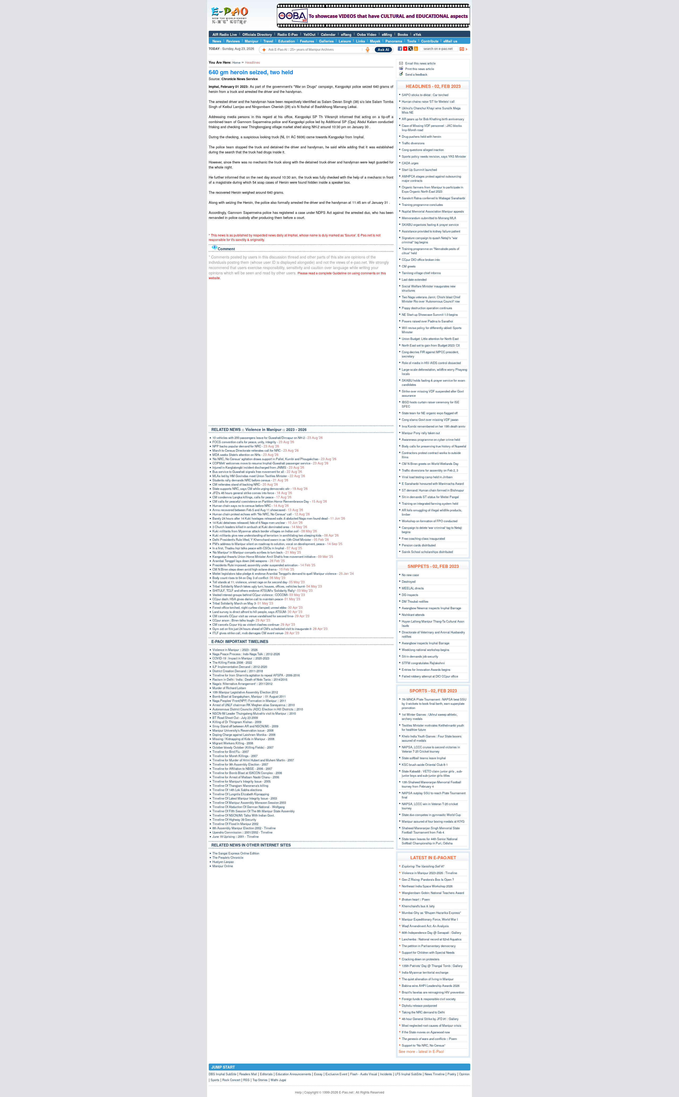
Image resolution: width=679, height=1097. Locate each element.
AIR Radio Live (224, 34)
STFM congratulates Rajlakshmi (423, 663)
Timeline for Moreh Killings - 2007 (235, 756)
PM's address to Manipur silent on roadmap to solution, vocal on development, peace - (277, 544)
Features (307, 41)
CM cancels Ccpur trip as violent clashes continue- (253, 624)
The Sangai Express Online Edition (235, 853)
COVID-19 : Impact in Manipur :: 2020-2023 (240, 658)
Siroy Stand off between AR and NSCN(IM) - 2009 (245, 726)
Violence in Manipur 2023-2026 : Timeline (429, 873)
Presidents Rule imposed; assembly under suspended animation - (263, 565)
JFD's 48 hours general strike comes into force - (252, 493)
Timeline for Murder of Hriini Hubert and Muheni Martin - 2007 (253, 760)
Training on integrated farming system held (430, 503)
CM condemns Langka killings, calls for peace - (251, 497)
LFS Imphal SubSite (408, 1074)
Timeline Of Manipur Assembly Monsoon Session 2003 (249, 802)
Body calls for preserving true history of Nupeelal (434, 446)
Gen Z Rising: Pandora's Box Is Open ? (428, 879)
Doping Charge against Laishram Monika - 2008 (243, 734)
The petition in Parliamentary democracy (429, 946)
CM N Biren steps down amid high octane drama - (253, 569)
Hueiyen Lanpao (223, 862)
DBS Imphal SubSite (222, 1074)
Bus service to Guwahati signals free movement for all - (257, 471)
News (216, 41)
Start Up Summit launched (419, 169)
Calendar (328, 34)
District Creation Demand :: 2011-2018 (237, 671)
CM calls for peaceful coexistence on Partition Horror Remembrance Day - (269, 501)
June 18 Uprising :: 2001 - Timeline (235, 836)
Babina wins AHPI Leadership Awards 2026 (430, 985)
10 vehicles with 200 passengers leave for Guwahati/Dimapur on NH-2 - (267, 437)
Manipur (251, 41)
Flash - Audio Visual (363, 1074)
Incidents (386, 1074)
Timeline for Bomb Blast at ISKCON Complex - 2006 (247, 773)
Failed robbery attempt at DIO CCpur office (430, 676)
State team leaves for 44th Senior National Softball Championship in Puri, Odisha (430, 841)
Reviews (233, 41)
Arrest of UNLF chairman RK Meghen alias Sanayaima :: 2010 (253, 705)
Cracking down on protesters (420, 959)
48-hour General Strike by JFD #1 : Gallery (430, 1019)
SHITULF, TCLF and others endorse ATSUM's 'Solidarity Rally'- (262, 590)
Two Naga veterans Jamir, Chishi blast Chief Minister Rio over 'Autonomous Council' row (431, 299)
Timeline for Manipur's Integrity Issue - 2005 (241, 781)
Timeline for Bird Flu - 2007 (230, 751)
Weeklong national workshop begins (425, 649)
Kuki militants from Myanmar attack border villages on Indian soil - (264, 531)
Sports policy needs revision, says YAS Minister (434, 156)
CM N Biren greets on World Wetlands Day (430, 463)
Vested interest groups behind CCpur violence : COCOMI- (258, 595)
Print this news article (419, 69)
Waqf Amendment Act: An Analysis (425, 926)
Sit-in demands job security (420, 656)
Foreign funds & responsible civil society (429, 999)
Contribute (429, 41)
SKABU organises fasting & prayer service (430, 224)
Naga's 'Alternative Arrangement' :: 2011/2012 (242, 683)
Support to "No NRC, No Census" (423, 1045)
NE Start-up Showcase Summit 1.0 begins (430, 314)
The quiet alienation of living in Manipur (428, 979)
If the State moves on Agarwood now (426, 1032)
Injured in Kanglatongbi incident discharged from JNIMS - (258, 467)
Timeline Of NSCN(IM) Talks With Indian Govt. (243, 815)
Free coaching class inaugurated (423, 538)
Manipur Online (222, 866)
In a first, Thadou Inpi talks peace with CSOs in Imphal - (257, 548)
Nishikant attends (413, 614)
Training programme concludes (422, 204)
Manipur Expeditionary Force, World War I (430, 919)
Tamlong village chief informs (421, 273)
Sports (215, 1080)
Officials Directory (257, 34)
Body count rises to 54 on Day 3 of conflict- (248, 578)
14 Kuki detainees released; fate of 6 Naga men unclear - (257, 522)
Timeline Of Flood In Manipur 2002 (235, 824)
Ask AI (383, 49)
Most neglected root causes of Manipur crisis (431, 1025)
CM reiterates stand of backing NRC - (245, 484)
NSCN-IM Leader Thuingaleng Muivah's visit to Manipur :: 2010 (254, 713)
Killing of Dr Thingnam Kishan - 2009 (236, 722)
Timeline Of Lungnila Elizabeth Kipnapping (240, 794)
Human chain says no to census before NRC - (250, 505)
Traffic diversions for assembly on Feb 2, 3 (430, 470)
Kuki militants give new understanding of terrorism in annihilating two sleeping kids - (275, 535)
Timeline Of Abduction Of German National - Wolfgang (248, 807)
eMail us (450, 41)
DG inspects (410, 595)
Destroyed (408, 581)
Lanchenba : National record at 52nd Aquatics (432, 939)
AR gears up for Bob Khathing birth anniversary (433, 119)
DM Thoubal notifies (415, 601)
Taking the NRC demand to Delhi (423, 1012)
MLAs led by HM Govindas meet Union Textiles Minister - (258, 476)
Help (298, 1092)
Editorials (266, 1074)
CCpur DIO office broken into (421, 259)
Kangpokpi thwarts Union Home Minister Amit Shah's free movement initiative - (272, 556)
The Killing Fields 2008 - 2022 (232, 662)
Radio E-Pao (287, 34)
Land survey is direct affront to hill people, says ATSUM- (257, 612)
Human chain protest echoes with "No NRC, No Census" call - (261, 514)
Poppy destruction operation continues (427, 308)
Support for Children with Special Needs (428, 952)
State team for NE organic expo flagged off (430, 413)
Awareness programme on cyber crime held (431, 439)
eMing (387, 34)
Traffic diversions (413, 143)
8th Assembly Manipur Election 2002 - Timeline (244, 828)
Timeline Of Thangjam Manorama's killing (240, 785)
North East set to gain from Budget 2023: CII (431, 345)
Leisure (345, 41)
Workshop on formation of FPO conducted (429, 521)
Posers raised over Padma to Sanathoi (427, 321)
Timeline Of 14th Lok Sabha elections (237, 790)
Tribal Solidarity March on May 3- (242, 603)
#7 (423, 866)
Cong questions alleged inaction (423, 150)
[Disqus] (301, 351)
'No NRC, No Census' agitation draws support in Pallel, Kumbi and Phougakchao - (274, 459)
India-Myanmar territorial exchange (425, 972)
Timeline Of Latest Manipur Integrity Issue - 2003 (244, 798)
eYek (417, 34)
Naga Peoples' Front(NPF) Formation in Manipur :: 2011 (249, 700)
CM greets (409, 266)
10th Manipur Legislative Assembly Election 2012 (245, 692)
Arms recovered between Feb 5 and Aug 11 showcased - (257, 510)
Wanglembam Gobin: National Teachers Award (433, 893)
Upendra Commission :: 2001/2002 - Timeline (242, 832)
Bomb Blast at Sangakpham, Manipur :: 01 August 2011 (249, 696)
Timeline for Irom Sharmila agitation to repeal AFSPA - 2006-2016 (256, 675)
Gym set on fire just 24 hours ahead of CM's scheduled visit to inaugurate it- (270, 629)
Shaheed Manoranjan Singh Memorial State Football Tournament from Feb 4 (431, 830)
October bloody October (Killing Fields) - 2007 (242, 747)
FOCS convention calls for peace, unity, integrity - (253, 442)
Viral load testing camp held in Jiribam (427, 477)
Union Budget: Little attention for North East (430, 338)
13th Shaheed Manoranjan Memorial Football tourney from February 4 (431, 784)
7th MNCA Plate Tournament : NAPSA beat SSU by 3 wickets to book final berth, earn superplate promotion (434, 703)
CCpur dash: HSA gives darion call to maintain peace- (256, 599)
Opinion (464, 1074)
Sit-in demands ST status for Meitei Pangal (430, 497)
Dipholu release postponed (419, 1005)
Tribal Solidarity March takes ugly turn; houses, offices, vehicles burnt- (267, 586)
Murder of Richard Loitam (229, 688)
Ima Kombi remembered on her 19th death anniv (433, 426)
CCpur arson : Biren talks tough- (241, 620)
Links (360, 41)
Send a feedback (416, 74)
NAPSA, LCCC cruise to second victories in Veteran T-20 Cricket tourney (431, 749)
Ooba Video (366, 34)
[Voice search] (367, 49)
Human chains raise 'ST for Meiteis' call (428, 101)
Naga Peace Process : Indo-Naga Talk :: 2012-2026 (246, 654)
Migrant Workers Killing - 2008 (232, 743)
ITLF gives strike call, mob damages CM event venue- (255, 633)
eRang (346, 34)
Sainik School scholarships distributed (427, 552)
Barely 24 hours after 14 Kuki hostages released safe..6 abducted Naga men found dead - (278, 518)
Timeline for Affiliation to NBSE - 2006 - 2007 (242, 768)
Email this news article (420, 63)
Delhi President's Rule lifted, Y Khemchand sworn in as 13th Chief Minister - (270, 539)
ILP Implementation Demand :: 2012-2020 (239, 666)
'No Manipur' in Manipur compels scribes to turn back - (256, 552)
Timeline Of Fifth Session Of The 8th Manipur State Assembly (253, 811)
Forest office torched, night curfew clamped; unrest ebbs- (257, 607)
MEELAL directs (413, 588)
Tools (411, 41)
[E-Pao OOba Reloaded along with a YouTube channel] (373, 26)
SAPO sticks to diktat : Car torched (425, 95)
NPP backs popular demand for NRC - (245, 446)
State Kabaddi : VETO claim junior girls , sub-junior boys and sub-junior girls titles (432, 773)
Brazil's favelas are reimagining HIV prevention (433, 992)
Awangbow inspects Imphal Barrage (425, 643)
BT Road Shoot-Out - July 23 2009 (235, 717)
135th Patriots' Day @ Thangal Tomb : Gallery (432, 966)
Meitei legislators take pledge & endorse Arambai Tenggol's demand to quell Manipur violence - (283, 573)
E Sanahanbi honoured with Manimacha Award (433, 483)
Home (236, 62)
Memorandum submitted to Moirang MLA (429, 218)
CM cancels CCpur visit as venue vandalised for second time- (261, 616)
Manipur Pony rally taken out (421, 433)
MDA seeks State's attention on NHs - (245, 454)
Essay (318, 1074)
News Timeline (435, 1074)
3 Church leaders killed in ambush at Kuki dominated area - (259, 527)
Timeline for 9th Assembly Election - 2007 (240, 764)
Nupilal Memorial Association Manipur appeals (433, 211)
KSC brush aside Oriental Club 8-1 (425, 764)
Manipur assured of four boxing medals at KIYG (433, 821)
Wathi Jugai (278, 1080)
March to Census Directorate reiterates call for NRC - (255, 450)
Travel (268, 41)
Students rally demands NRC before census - (250, 480)
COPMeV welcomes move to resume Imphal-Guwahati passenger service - (270, 463)
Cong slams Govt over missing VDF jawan (430, 419)
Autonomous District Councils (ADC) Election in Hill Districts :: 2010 (257, 709)
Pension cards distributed (419, 545)
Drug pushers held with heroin (421, 136)
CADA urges (410, 163)
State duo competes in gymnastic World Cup (431, 815)
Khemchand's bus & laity (418, 906)
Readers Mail (248, 1074)
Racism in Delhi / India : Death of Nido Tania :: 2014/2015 (249, 679)
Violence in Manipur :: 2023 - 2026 (235, 649)
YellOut (309, 34)
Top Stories (260, 1080)
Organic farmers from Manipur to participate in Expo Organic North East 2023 (432, 189)
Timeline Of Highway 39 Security (234, 819)
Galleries (326, 41)
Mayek (375, 41)
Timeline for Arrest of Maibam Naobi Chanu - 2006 (245, 777)
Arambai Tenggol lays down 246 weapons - (248, 561)
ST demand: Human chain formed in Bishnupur (433, 490)
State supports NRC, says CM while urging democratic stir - (260, 488)
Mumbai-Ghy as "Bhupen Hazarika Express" (431, 912)
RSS (246, 1080)
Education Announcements (293, 1074)
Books (403, 34)
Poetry (451, 1074)
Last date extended (414, 279)
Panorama (393, 41)
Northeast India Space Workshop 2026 (427, 886)
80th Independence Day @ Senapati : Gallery (431, 932)
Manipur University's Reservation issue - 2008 (242, 730)
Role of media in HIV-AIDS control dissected (431, 363)
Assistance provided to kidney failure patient (431, 231)
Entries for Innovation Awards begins (426, 669)
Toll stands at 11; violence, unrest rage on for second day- (258, 582)
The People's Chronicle (227, 857)
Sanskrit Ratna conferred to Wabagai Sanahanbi (433, 198)
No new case (410, 575)
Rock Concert (231, 1080)
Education (286, 41)
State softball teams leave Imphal (424, 758)
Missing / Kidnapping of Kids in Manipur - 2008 (243, 739)
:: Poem (416, 899)
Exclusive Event (336, 1074)
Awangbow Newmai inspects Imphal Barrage (431, 608)
